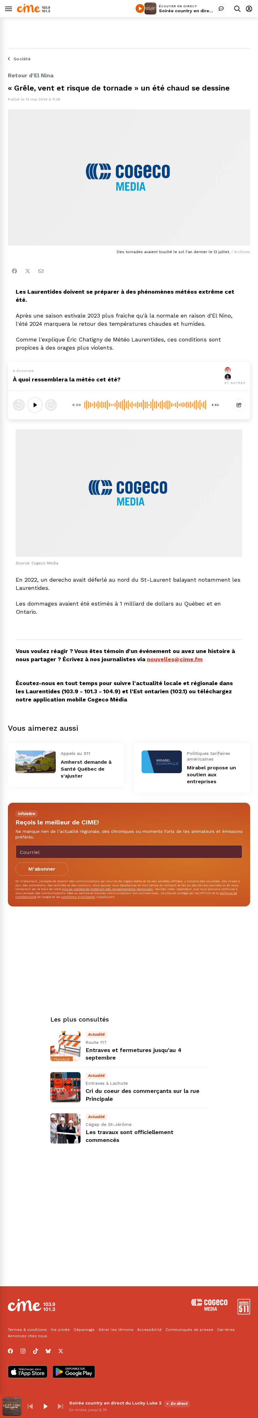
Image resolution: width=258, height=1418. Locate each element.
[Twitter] (27, 271)
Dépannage (84, 1329)
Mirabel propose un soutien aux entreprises (211, 774)
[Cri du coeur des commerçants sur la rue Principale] (65, 1087)
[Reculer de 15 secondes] (19, 405)
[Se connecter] (249, 8)
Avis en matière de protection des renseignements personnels (107, 889)
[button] (30, 1406)
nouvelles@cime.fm (175, 659)
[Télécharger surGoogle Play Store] (74, 1372)
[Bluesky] (48, 1351)
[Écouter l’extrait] (34, 405)
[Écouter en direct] (140, 8)
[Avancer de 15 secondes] (51, 405)
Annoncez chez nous (27, 1336)
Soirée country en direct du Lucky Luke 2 (205, 10)
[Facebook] (14, 271)
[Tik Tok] (35, 1351)
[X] (60, 1351)
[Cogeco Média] (209, 1309)
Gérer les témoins (115, 1329)
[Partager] (239, 405)
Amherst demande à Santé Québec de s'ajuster (86, 769)
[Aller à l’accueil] (33, 11)
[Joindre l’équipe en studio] (221, 8)
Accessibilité (149, 1329)
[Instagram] (22, 1351)
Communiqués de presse (189, 1329)
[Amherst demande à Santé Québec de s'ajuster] (35, 762)
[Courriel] (41, 271)
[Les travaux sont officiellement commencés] (65, 1128)
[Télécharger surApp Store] (28, 1372)
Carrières (226, 1329)
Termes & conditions (27, 1329)
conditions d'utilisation (78, 897)
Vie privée (60, 1329)
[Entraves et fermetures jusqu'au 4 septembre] (65, 1046)
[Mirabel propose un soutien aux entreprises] (162, 762)
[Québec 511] (244, 1313)
